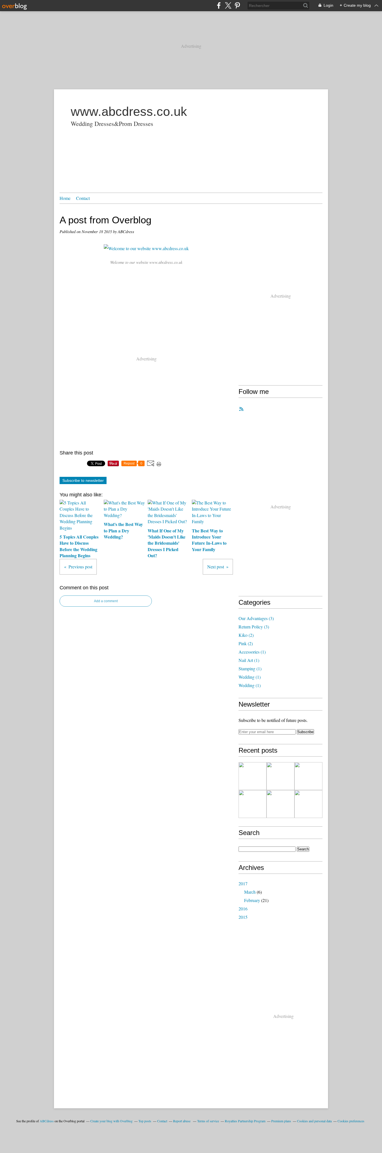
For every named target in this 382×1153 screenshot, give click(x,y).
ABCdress (47, 1121)
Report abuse (182, 1121)
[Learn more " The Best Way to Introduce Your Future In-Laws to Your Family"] (253, 804)
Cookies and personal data (314, 1121)
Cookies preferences (351, 1121)
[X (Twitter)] (228, 5)
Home (65, 198)
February (252, 900)
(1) (252, 652)
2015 (243, 917)
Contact (83, 198)
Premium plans (281, 1121)
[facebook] (218, 5)
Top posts (144, 1121)
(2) (246, 635)
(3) (256, 618)
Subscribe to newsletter (83, 480)
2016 (243, 909)
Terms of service (208, 1121)
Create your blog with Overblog (111, 1121)
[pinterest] (237, 5)
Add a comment (106, 601)
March (250, 892)
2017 (243, 883)
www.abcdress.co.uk (129, 111)
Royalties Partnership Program (245, 1121)
